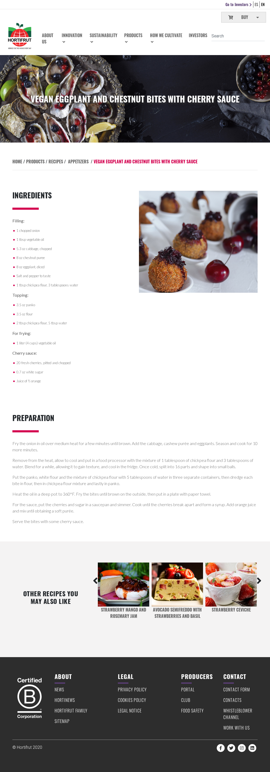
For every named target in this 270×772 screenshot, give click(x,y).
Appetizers (78, 161)
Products (35, 161)
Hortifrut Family (71, 710)
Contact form (236, 689)
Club (185, 700)
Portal (188, 689)
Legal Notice (130, 710)
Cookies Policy (132, 700)
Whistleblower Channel (237, 713)
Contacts (232, 700)
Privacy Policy (132, 689)
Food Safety (192, 710)
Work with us (236, 728)
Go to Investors (237, 4)
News (59, 689)
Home (17, 161)
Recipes (56, 161)
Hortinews (65, 700)
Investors (198, 35)
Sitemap (62, 721)
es (256, 4)
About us (47, 38)
